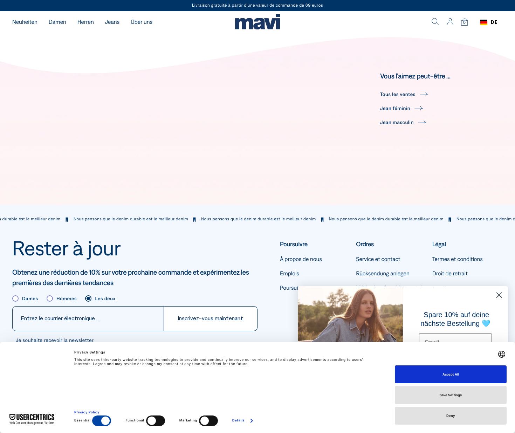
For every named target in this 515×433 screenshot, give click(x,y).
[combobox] (489, 22)
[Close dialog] (499, 295)
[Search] (435, 22)
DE (494, 22)
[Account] (450, 22)
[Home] (257, 22)
